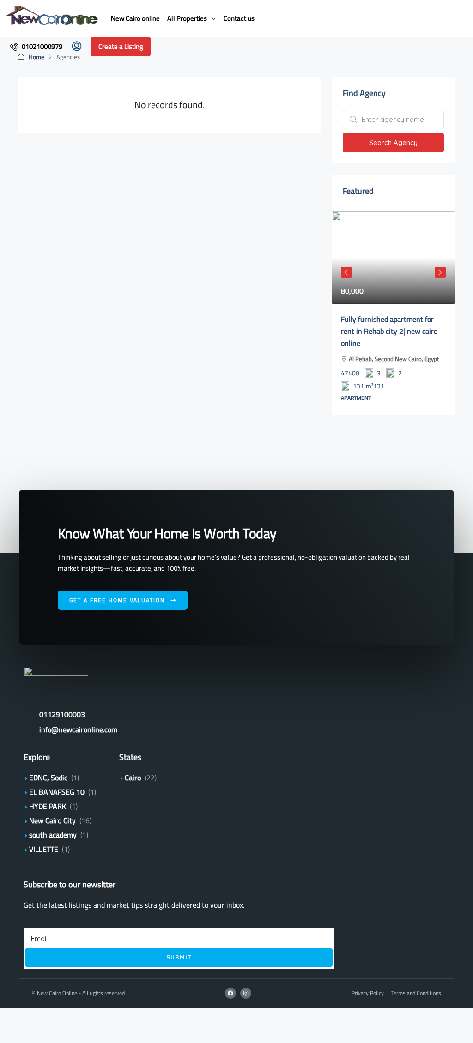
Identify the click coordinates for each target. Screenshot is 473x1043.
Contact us (239, 18)
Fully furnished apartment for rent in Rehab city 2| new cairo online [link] (389, 331)
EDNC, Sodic (48, 778)
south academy (53, 835)
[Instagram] (245, 993)
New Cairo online (135, 18)
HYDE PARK (47, 806)
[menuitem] (36, 46)
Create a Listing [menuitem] (120, 46)
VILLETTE (43, 849)
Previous (346, 272)
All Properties (187, 18)
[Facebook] (230, 993)
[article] (393, 313)
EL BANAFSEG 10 (57, 792)
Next (440, 272)
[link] (393, 257)
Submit (179, 957)
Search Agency (393, 142)
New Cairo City (52, 820)
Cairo (133, 778)
